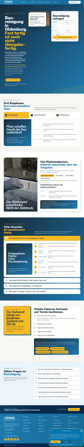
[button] (81, 430)
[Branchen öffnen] (36, 2)
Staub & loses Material (47, 175)
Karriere (69, 425)
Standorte (40, 2)
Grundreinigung (26, 428)
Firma (54, 26)
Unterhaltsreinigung (27, 422)
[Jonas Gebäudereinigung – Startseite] (8, 2)
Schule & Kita (40, 422)
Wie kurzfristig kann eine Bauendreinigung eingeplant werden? (53, 392)
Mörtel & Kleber (45, 178)
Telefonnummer (68, 30)
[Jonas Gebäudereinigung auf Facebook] (8, 439)
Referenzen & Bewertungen (73, 422)
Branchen (32, 2)
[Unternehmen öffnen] (51, 2)
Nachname (67, 22)
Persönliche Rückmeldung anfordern (65, 37)
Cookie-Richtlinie (62, 444)
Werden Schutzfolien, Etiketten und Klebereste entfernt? (51, 378)
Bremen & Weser (56, 428)
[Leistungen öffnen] (28, 2)
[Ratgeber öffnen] (58, 2)
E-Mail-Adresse (55, 30)
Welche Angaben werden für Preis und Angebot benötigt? (51, 396)
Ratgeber (55, 2)
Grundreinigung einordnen (43, 352)
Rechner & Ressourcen (72, 428)
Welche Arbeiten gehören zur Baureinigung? (48, 374)
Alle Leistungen (27, 431)
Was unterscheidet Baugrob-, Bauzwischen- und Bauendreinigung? (54, 369)
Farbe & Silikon (70, 175)
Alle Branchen (41, 431)
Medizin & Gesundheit (42, 420)
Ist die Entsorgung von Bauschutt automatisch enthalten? (51, 383)
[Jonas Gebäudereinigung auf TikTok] (14, 439)
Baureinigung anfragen (42, 348)
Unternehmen (47, 2)
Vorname (54, 22)
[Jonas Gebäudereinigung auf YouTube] (17, 439)
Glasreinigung (25, 425)
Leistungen (24, 2)
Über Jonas (70, 420)
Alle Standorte (56, 420)
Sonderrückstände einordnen (59, 352)
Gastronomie (40, 428)
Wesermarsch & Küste (57, 425)
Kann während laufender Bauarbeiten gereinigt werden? (51, 387)
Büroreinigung (26, 420)
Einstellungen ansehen (77, 441)
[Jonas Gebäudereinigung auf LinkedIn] (11, 439)
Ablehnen (66, 441)
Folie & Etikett (59, 175)
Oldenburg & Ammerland (58, 422)
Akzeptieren (55, 441)
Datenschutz (67, 444)
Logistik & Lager (41, 425)
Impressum (71, 444)
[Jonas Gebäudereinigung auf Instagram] (5, 439)
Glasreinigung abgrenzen (57, 348)
